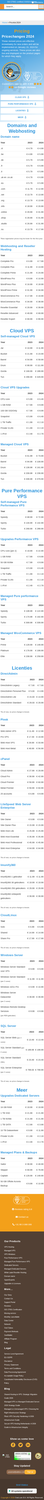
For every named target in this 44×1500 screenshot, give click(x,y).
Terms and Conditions (12, 1368)
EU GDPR (8, 1357)
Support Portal (9, 1302)
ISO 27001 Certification (13, 1310)
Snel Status (8, 1328)
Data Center (8, 1320)
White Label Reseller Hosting (15, 1272)
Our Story (8, 1295)
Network (7, 1324)
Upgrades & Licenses (12, 1283)
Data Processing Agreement (15, 1372)
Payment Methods (11, 1331)
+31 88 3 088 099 (23, 1224)
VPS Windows (9, 1254)
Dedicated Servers (11, 1265)
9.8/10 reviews (31, 2)
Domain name (9, 1276)
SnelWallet (8, 1335)
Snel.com (12, 15)
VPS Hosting (9, 1247)
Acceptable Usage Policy (13, 1376)
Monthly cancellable (11, 1317)
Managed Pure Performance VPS (17, 1262)
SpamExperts (9, 1280)
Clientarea (38, 2)
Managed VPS (9, 1251)
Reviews (7, 1306)
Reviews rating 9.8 (23, 1209)
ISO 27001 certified (15, 2)
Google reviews (27, 87)
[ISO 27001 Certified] (22, 1201)
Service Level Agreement (13, 1354)
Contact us (23, 1217)
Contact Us (8, 1299)
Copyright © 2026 (8, 1498)
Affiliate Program (10, 1339)
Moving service (10, 1313)
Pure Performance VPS (13, 1258)
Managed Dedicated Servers (15, 1269)
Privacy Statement (11, 1365)
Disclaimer (8, 1361)
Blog (6, 1342)
